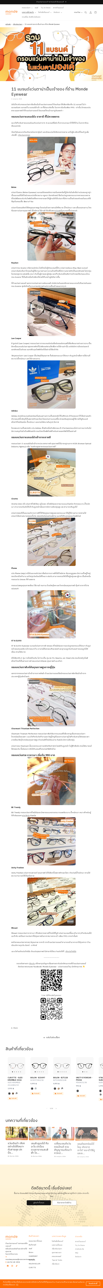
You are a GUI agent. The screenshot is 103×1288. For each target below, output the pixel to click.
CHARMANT (33, 1256)
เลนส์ (30, 1248)
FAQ (76, 1252)
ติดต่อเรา (78, 1256)
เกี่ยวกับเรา (55, 1263)
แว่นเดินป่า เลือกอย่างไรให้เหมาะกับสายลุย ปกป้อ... (16, 1148)
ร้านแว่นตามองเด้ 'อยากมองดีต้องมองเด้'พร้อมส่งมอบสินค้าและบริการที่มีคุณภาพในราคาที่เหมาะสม (17, 1248)
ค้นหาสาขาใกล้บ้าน (64, 1202)
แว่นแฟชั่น (59, 210)
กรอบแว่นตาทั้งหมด (35, 1241)
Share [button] (15, 1028)
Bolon (31, 1252)
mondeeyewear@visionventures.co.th (20, 1259)
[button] (27, 8)
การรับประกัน (79, 1248)
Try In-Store (80, 1244)
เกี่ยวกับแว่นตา (17, 24)
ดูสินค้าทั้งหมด (38, 1202)
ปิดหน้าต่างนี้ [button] (93, 1283)
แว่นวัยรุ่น (26, 815)
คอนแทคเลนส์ (56, 1256)
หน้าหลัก (8, 24)
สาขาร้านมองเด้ (80, 1241)
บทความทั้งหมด (57, 1244)
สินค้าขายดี (32, 1244)
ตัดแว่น (32, 963)
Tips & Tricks (57, 1259)
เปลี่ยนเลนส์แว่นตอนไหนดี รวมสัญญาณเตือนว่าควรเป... (63, 1148)
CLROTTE (32, 1267)
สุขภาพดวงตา (56, 1252)
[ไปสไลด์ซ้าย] (47, 1108)
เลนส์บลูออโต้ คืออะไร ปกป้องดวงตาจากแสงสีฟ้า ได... (40, 1148)
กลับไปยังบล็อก (53, 1037)
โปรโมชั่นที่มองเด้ (57, 1241)
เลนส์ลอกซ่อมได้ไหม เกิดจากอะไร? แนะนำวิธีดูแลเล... (86, 1148)
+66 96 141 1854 (13, 1262)
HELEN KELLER (34, 1263)
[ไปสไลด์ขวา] (56, 1108)
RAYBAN (32, 1259)
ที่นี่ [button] (17, 1284)
